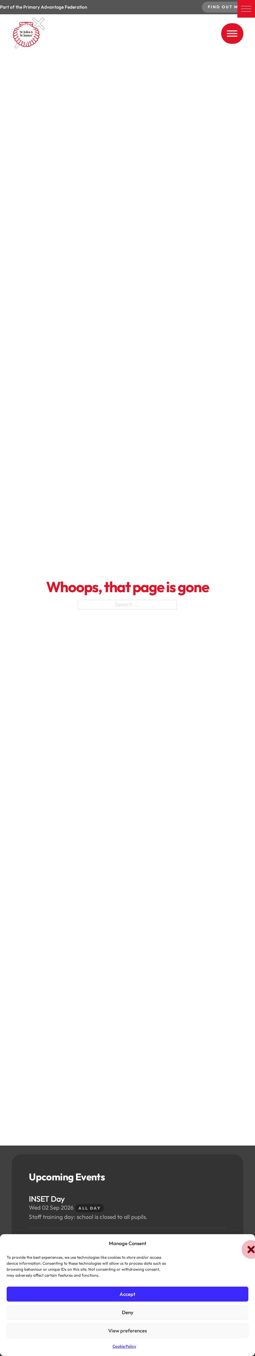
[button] (246, 9)
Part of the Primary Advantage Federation (43, 7)
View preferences (127, 1330)
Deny (127, 1312)
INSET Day (47, 1199)
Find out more (228, 6)
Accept (127, 1294)
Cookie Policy (124, 1346)
